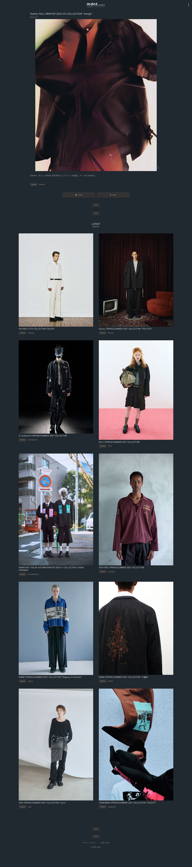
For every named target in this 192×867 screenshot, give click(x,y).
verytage (112, 571)
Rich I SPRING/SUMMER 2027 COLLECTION (119, 442)
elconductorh (33, 439)
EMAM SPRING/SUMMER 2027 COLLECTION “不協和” (123, 677)
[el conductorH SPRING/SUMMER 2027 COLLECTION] (56, 387)
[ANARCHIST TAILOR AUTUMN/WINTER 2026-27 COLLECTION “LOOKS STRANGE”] (56, 509)
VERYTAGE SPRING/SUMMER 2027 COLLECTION (121, 567)
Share (114, 195)
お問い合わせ (105, 843)
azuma (111, 333)
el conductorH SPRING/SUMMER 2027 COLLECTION (43, 436)
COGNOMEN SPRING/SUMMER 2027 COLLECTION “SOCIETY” (127, 803)
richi (110, 446)
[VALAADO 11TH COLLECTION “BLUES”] (56, 280)
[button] (151, 167)
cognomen (112, 806)
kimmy (31, 681)
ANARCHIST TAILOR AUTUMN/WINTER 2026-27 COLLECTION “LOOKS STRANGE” (51, 569)
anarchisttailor (34, 574)
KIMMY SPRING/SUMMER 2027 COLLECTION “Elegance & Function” (50, 677)
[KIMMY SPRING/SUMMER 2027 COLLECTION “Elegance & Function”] (56, 628)
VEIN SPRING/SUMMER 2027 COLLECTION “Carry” (42, 803)
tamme (42, 184)
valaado (31, 333)
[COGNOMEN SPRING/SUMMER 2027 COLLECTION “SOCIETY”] (136, 744)
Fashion (34, 184)
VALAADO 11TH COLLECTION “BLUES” (37, 329)
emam (111, 681)
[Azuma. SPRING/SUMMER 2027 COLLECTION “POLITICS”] (136, 280)
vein (30, 806)
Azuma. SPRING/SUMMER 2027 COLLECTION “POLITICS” (125, 329)
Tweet (80, 195)
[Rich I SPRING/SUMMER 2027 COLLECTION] (136, 390)
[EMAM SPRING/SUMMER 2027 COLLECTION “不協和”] (136, 628)
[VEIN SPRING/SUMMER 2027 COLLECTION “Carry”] (56, 744)
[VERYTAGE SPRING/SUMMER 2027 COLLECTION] (136, 509)
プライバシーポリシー (90, 843)
